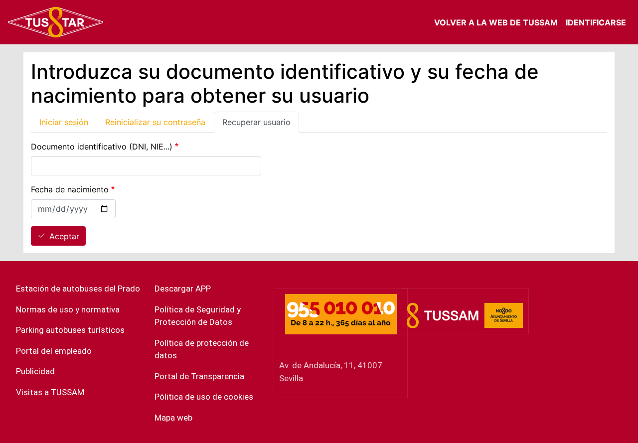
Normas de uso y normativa (68, 309)
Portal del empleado (54, 351)
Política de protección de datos (202, 349)
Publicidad (35, 371)
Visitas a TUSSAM (50, 392)
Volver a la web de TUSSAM (496, 22)
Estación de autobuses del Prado (78, 289)
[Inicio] (56, 22)
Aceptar (64, 236)
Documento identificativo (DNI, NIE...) (101, 146)
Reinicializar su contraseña (155, 122)
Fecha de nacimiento (70, 189)
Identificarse (596, 22)
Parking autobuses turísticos (70, 330)
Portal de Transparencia (199, 376)
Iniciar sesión (63, 122)
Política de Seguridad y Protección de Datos (198, 315)
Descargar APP (183, 289)
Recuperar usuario (256, 122)
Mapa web (173, 418)
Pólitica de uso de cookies (204, 397)
